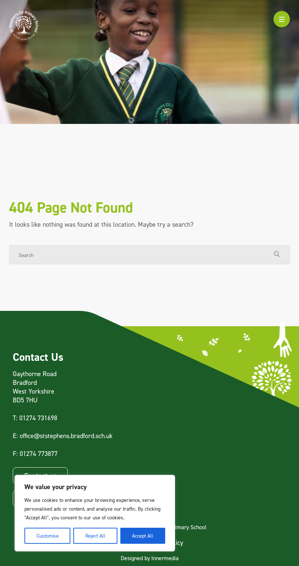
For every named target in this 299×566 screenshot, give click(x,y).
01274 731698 (38, 418)
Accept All (142, 535)
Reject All (95, 535)
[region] (95, 513)
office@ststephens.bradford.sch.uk (66, 436)
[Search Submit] (276, 254)
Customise (47, 535)
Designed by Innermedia (150, 558)
